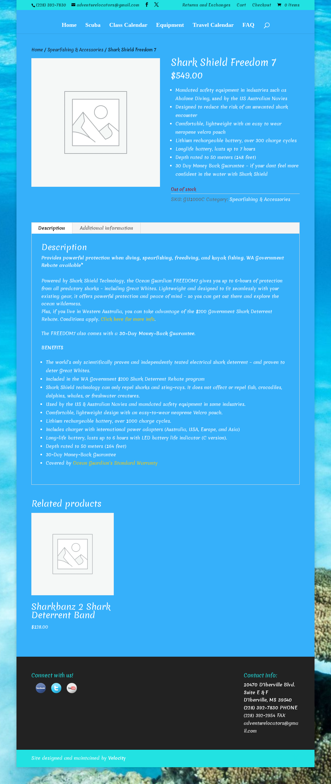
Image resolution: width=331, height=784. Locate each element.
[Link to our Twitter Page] (56, 689)
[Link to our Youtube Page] (72, 689)
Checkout (261, 5)
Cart (241, 5)
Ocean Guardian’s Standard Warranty (115, 463)
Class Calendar (128, 25)
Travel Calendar (213, 25)
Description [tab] (51, 228)
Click (107, 319)
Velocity (117, 758)
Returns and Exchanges (206, 5)
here (118, 319)
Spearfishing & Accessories (75, 50)
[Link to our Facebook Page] (41, 689)
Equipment (170, 25)
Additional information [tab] (106, 228)
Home (69, 25)
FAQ (248, 25)
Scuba (93, 25)
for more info (139, 319)
